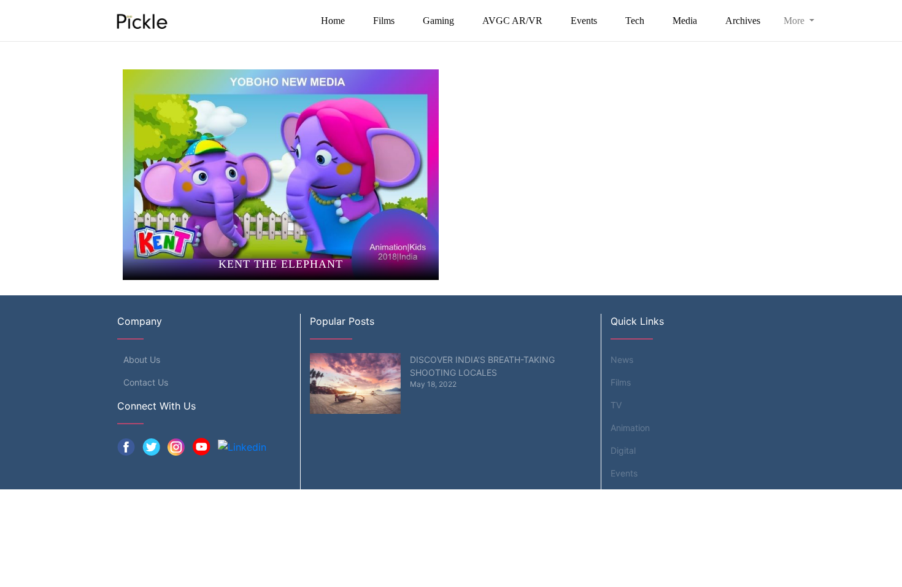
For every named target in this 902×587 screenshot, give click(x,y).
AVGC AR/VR (512, 20)
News (622, 359)
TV (616, 405)
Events (584, 20)
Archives (742, 20)
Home (333, 20)
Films (384, 20)
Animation (630, 427)
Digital (623, 450)
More (795, 20)
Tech (634, 20)
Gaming (438, 20)
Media (685, 20)
